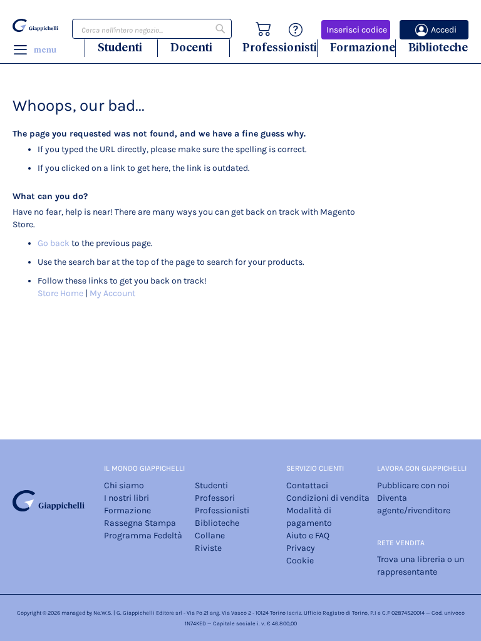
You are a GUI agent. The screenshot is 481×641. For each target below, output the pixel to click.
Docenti (191, 47)
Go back (54, 243)
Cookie (300, 560)
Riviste (208, 548)
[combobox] (152, 29)
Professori (215, 498)
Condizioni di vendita (328, 498)
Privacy (300, 548)
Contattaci (307, 485)
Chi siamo (124, 485)
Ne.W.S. (102, 613)
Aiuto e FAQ (307, 535)
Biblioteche (438, 47)
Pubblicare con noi (413, 485)
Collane (210, 535)
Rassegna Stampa (140, 523)
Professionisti (279, 47)
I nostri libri (126, 498)
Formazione (362, 47)
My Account (112, 293)
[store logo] (35, 26)
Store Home (60, 293)
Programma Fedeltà (143, 535)
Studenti (120, 47)
